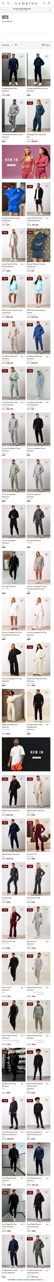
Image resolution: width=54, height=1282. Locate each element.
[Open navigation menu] (3, 3)
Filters (47, 45)
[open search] (8, 3)
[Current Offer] (26, 178)
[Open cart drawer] (49, 3)
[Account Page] (44, 3)
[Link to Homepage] (26, 3)
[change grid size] (12, 45)
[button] (26, 1279)
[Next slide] (50, 10)
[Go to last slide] (1, 10)
